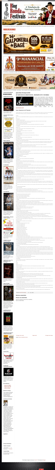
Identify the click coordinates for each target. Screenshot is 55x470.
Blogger (44, 459)
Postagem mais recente (20, 335)
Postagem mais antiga (49, 335)
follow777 (36, 459)
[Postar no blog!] (30, 292)
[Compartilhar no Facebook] (32, 292)
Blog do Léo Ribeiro (7, 385)
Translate (10, 448)
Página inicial (34, 335)
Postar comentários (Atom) (23, 337)
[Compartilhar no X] (31, 292)
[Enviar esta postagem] (28, 292)
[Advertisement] (34, 327)
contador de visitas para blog (8, 32)
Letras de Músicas (7, 388)
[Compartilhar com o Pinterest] (33, 292)
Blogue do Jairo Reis (7, 386)
